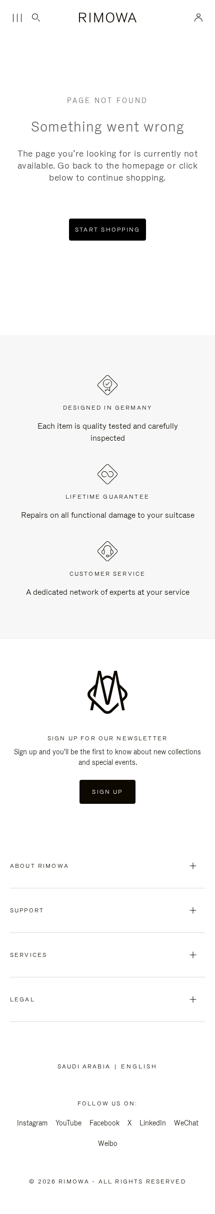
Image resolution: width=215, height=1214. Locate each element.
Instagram (32, 1122)
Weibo (108, 1143)
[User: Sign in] (198, 18)
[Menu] (17, 18)
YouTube (69, 1122)
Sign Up (107, 792)
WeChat (186, 1123)
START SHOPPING (107, 230)
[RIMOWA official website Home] (107, 17)
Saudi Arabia (86, 1066)
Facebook (105, 1122)
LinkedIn (153, 1122)
